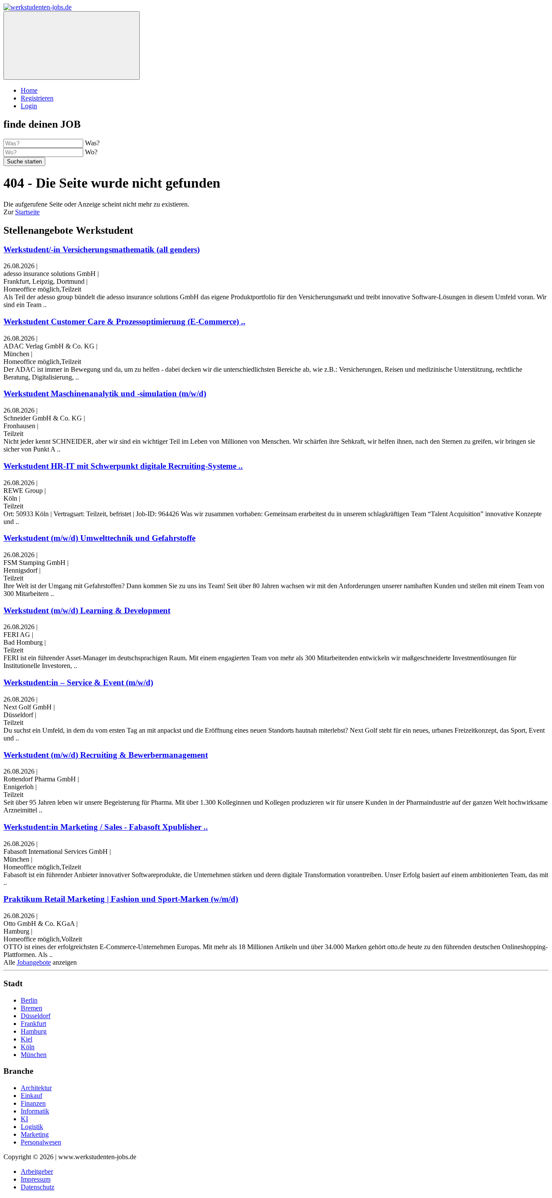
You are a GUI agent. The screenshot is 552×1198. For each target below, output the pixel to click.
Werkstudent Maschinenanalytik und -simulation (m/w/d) (104, 393)
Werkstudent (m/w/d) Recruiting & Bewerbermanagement (105, 754)
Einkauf (31, 1095)
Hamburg (34, 1031)
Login (29, 106)
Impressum (35, 1179)
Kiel (26, 1039)
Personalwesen (41, 1142)
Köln (27, 1047)
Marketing (35, 1134)
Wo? (91, 152)
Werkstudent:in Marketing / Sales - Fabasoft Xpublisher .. (105, 826)
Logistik (32, 1126)
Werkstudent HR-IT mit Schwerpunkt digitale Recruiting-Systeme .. (123, 465)
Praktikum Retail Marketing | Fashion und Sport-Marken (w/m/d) (120, 898)
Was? (92, 143)
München (34, 1054)
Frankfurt (33, 1023)
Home (29, 90)
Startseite (27, 212)
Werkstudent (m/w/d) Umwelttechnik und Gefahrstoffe (99, 538)
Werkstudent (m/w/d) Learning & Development (86, 610)
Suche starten (24, 161)
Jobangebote (34, 962)
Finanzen (33, 1103)
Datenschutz (37, 1187)
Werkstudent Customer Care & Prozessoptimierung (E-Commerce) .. (124, 321)
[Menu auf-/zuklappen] (71, 45)
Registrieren (37, 98)
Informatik (35, 1111)
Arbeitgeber (37, 1171)
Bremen (31, 1008)
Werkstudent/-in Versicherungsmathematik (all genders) (101, 249)
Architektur (36, 1087)
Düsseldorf (35, 1015)
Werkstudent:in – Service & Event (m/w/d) (78, 682)
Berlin (29, 1000)
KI (24, 1119)
